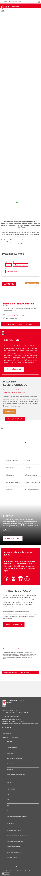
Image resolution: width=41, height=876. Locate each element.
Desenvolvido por (5, 875)
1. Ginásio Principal (11, 460)
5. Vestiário (8, 490)
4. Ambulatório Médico (12, 482)
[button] (9, 284)
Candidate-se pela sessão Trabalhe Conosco (16, 672)
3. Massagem (9, 475)
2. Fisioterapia (9, 468)
